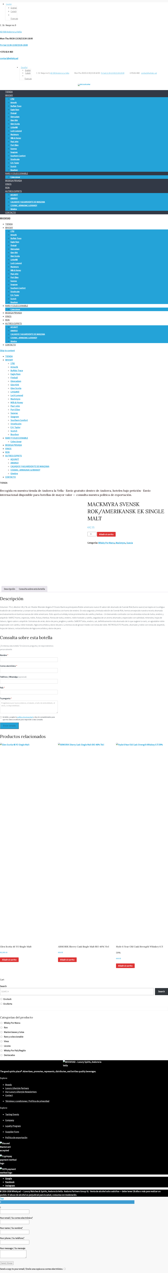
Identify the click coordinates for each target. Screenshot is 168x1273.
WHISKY (9, 95)
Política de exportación (16, 1137)
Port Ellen (14, 145)
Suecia (129, 542)
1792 (12, 99)
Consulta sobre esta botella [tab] (32, 589)
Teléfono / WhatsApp (13, 677)
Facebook (9, 1182)
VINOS (8, 184)
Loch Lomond (16, 131)
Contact (9, 1095)
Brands (8, 1084)
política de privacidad (25, 717)
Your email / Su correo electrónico (16, 1217)
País (2, 687)
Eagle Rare (14, 109)
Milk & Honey (15, 138)
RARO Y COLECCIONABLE (16, 173)
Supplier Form (12, 1131)
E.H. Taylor (14, 163)
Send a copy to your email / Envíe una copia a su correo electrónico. (31, 1268)
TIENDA (9, 91)
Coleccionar (15, 177)
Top (2, 1198)
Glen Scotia (15, 124)
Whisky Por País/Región (15, 1050)
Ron (6, 1027)
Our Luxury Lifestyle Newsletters (21, 1091)
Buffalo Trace (15, 106)
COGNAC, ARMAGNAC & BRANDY (23, 205)
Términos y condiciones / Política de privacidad (27, 1101)
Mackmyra (14, 134)
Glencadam (14, 116)
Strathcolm (15, 159)
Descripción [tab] (9, 589)
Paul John (14, 141)
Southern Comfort (18, 156)
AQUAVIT (14, 195)
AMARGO (14, 198)
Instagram (10, 1185)
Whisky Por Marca (106, 542)
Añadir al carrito (106, 534)
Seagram (14, 152)
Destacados (9, 1055)
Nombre (4, 655)
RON (7, 187)
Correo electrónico (8, 666)
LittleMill (14, 127)
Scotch (13, 166)
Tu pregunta (6, 698)
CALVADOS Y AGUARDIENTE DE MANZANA (27, 202)
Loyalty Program (13, 1126)
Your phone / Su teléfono (12, 1238)
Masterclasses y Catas (14, 1032)
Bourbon (14, 170)
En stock (7, 999)
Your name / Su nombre (11, 1228)
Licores (7, 1045)
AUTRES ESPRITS (13, 191)
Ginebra (13, 209)
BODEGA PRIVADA (13, 180)
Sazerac (13, 148)
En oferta (7, 1003)
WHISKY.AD (5, 218)
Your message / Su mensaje (12, 1248)
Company (9, 1120)
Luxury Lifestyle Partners (17, 1088)
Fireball (13, 113)
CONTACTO (10, 212)
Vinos (6, 1041)
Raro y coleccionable (13, 1036)
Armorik (13, 102)
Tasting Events (12, 1114)
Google (8, 1178)
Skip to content (7, 350)
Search (3, 986)
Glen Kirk (14, 120)
